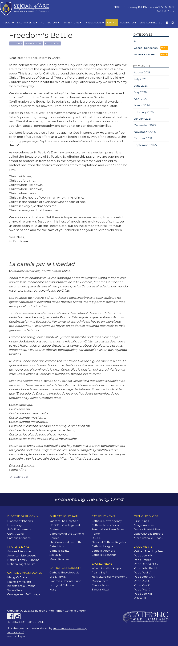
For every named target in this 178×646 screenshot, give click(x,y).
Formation (49, 22)
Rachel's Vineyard (19, 581)
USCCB (96, 538)
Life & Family (58, 576)
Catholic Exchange (104, 554)
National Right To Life (21, 564)
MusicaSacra (100, 581)
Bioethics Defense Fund (66, 581)
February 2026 (143, 112)
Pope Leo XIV (143, 555)
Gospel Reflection (146, 47)
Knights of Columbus (21, 586)
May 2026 (140, 92)
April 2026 (140, 98)
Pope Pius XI (142, 585)
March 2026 (142, 105)
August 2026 (142, 72)
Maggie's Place (17, 577)
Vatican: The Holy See (64, 521)
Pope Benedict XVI (146, 564)
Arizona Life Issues (19, 551)
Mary (53, 589)
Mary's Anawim (144, 525)
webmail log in (16, 636)
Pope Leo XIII (143, 593)
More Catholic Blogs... (148, 538)
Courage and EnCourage (23, 594)
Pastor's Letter (144, 54)
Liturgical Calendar (62, 585)
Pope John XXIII (144, 576)
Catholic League (102, 546)
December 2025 (145, 125)
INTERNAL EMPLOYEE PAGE (25, 621)
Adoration (128, 22)
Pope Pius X (142, 589)
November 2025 (145, 131)
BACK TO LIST (21, 477)
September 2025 (145, 145)
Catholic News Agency (107, 521)
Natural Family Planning (23, 559)
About (7, 22)
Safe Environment (19, 529)
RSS (163, 48)
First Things (141, 521)
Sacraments (26, 22)
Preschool (93, 22)
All (135, 41)
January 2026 (143, 118)
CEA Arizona (15, 533)
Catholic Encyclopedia (64, 572)
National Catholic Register (109, 542)
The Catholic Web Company (70, 628)
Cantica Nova (100, 585)
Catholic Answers (103, 550)
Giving (112, 22)
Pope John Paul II (146, 568)
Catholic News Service (107, 525)
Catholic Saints (59, 550)
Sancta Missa (100, 589)
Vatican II (140, 598)
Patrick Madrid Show (148, 529)
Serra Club (14, 590)
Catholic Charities (18, 538)
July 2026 (140, 79)
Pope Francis (142, 559)
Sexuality (55, 554)
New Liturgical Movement (109, 576)
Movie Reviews (59, 559)
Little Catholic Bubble (148, 533)
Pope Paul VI (142, 572)
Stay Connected (151, 22)
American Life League (22, 555)
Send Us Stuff (15, 632)
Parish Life (71, 22)
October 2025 (143, 138)
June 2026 (141, 85)
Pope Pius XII (142, 581)
